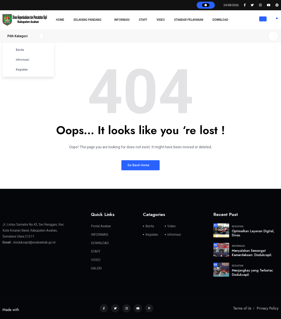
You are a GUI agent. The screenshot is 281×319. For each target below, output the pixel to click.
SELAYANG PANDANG (87, 19)
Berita (20, 49)
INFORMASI (122, 19)
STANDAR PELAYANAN (188, 19)
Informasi (22, 59)
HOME (60, 19)
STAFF (143, 19)
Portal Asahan (101, 226)
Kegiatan (22, 69)
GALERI (96, 268)
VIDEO (161, 19)
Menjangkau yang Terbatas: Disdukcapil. (252, 272)
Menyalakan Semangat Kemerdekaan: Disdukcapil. (252, 252)
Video (171, 226)
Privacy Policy (268, 308)
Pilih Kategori (17, 36)
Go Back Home (139, 165)
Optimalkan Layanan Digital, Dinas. (253, 233)
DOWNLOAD (220, 19)
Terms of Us (242, 308)
